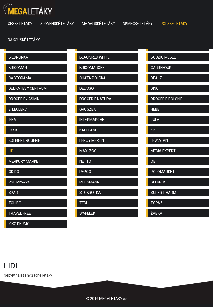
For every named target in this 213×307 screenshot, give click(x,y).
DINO (155, 88)
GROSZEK (87, 109)
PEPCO (85, 172)
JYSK (13, 130)
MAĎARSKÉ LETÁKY (98, 24)
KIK (153, 130)
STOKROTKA (90, 192)
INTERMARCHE (91, 120)
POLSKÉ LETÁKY (174, 24)
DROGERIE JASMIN (24, 99)
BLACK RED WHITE (94, 57)
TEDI (83, 203)
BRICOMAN (18, 68)
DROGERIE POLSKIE (166, 99)
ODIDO (14, 172)
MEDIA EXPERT (163, 151)
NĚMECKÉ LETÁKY (138, 24)
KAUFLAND (88, 130)
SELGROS (159, 182)
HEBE (155, 109)
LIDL (12, 151)
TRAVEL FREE (20, 213)
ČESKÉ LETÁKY (20, 24)
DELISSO (86, 88)
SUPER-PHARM (163, 192)
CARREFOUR (161, 68)
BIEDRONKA (18, 57)
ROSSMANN (89, 182)
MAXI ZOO (88, 151)
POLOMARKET (163, 172)
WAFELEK (87, 213)
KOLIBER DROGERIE (24, 140)
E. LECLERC (18, 109)
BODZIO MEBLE (163, 57)
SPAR (13, 192)
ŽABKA (156, 213)
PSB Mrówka (19, 182)
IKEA (12, 120)
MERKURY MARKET (25, 161)
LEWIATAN (159, 140)
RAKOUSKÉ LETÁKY (24, 40)
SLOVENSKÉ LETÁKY (57, 24)
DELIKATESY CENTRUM (28, 88)
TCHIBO (15, 203)
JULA (155, 120)
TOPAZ (157, 203)
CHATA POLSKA (92, 78)
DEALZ (156, 78)
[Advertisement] (106, 246)
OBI (153, 161)
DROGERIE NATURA (95, 99)
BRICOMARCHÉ (92, 68)
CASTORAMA (20, 78)
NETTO (85, 161)
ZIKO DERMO (19, 224)
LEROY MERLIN (91, 140)
